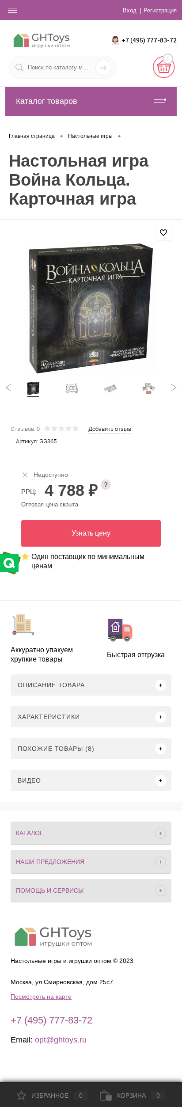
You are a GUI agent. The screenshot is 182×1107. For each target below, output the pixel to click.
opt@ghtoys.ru (61, 1039)
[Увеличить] (91, 308)
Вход (129, 10)
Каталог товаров (46, 101)
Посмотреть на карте (41, 996)
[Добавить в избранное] (163, 233)
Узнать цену (91, 533)
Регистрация (160, 10)
